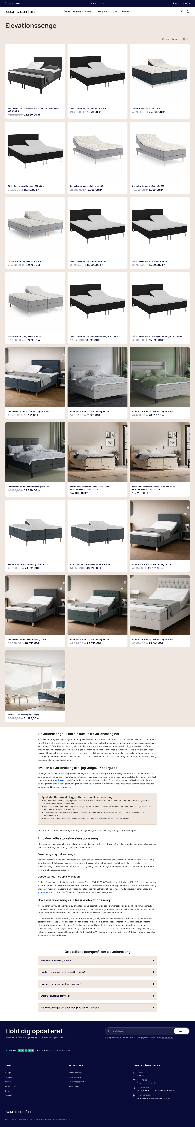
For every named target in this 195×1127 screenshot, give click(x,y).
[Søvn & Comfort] (18, 1111)
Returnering (74, 1086)
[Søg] (182, 11)
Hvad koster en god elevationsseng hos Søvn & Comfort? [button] (69, 1007)
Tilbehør (8, 1095)
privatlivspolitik (167, 1038)
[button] (175, 39)
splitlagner (43, 892)
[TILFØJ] (123, 100)
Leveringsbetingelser (77, 1082)
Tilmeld (181, 1031)
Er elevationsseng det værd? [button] (55, 995)
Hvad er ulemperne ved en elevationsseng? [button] (62, 972)
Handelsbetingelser (77, 1073)
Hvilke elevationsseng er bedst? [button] (56, 960)
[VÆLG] (61, 100)
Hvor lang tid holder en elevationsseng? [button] (60, 983)
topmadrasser (58, 780)
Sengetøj (9, 1077)
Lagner (8, 1082)
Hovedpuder (10, 1086)
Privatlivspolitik (75, 1077)
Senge (8, 1073)
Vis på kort (166, 1098)
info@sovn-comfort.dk (145, 1083)
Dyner (7, 1091)
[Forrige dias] (9, 74)
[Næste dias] (61, 74)
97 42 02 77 (141, 1075)
